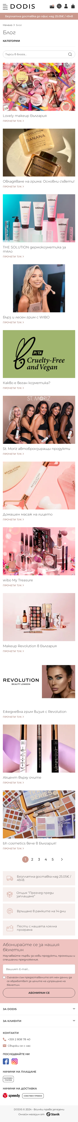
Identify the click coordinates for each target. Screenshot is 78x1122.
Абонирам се (39, 992)
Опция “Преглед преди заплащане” (35, 894)
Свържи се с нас (19, 1045)
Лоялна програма (52, 6)
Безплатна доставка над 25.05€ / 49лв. (44, 878)
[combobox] (39, 54)
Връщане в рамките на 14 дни (41, 911)
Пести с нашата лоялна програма (37, 928)
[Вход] (66, 6)
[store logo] (23, 6)
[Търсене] (70, 54)
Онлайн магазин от (31, 1114)
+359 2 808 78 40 (19, 1039)
